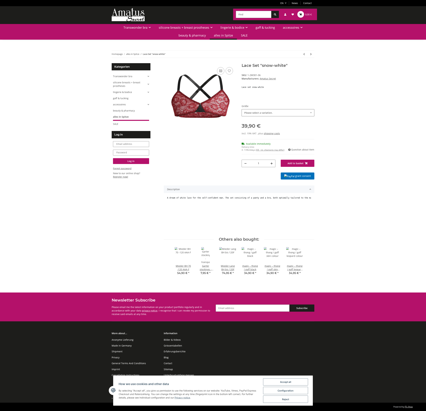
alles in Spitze (121, 116)
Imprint (116, 369)
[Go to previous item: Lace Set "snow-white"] (304, 54)
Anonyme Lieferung (122, 339)
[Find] (275, 14)
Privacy (115, 357)
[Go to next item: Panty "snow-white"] (311, 54)
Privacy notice (182, 397)
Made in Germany (122, 345)
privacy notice (149, 310)
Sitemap (168, 369)
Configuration (286, 390)
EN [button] (282, 3)
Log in (130, 161)
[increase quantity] (271, 163)
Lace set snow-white (253, 87)
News (295, 3)
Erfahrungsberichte (175, 351)
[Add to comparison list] (220, 70)
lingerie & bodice (122, 92)
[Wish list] (293, 14)
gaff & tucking (120, 98)
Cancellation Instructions (125, 375)
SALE (115, 124)
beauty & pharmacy (124, 110)
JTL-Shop (409, 406)
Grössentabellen (173, 345)
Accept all (285, 381)
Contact (307, 3)
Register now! (120, 176)
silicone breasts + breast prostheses (126, 84)
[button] (285, 14)
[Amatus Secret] (128, 14)
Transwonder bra (122, 76)
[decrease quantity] (245, 163)
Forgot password (122, 168)
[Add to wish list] (229, 70)
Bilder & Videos (172, 339)
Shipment (117, 351)
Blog (166, 357)
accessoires (119, 104)
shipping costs (272, 133)
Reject (285, 399)
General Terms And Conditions (129, 363)
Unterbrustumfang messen (179, 375)
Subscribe (302, 308)
